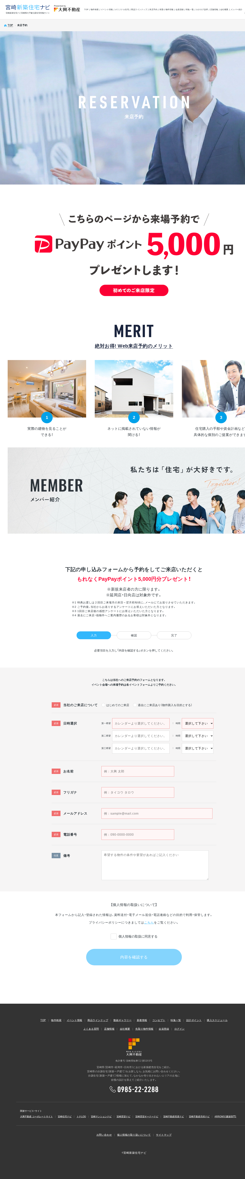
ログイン (179, 1028)
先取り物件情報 (166, 10)
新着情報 (142, 1020)
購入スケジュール (217, 1020)
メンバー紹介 (236, 10)
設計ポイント (194, 1020)
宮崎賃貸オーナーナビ (146, 1116)
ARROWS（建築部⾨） (225, 1116)
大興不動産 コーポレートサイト (36, 1116)
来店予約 (153, 10)
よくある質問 (91, 1028)
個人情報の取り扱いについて (134, 1134)
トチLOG (81, 1116)
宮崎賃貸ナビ (123, 1116)
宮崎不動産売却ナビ (199, 1116)
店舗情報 (214, 10)
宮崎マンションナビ (101, 1116)
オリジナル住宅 (122, 10)
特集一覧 (190, 10)
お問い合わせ (104, 1134)
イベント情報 (107, 10)
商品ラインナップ (139, 10)
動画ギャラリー (123, 1020)
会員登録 (180, 10)
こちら (149, 922)
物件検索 (95, 10)
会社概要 (224, 10)
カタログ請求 (202, 10)
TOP (86, 10)
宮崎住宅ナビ (65, 1116)
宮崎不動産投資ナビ (173, 1116)
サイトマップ (164, 1134)
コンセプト (158, 1020)
